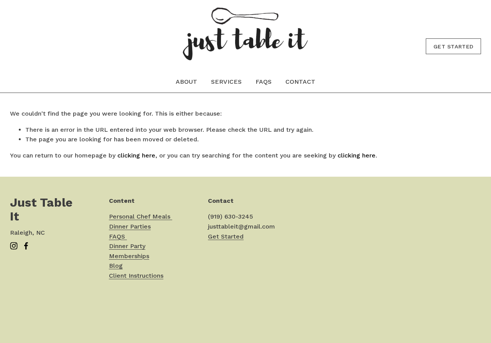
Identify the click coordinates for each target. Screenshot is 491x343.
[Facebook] (26, 246)
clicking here (136, 155)
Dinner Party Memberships (129, 251)
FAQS (263, 81)
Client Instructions (136, 275)
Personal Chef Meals (140, 216)
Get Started (453, 46)
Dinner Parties (130, 226)
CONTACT (300, 81)
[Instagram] (14, 246)
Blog (116, 265)
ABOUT (186, 81)
